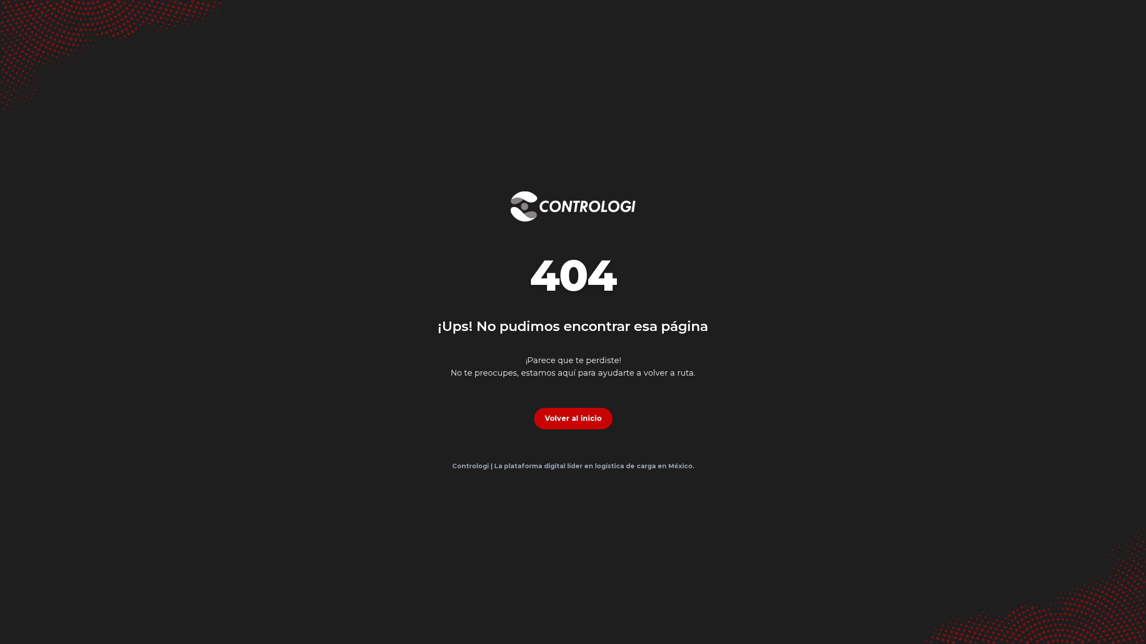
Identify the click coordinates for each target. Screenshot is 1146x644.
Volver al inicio (573, 418)
